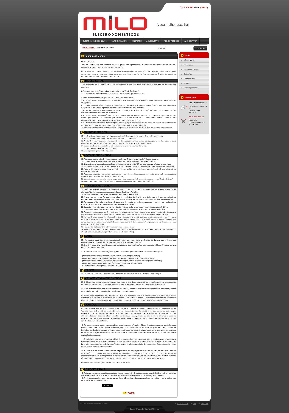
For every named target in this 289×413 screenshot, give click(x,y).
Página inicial (88, 48)
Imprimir (204, 404)
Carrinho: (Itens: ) (196, 7)
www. (171, 65)
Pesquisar (200, 48)
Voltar (131, 393)
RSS (194, 404)
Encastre (136, 41)
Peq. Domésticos (171, 41)
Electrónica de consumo (95, 41)
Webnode (155, 409)
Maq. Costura (190, 41)
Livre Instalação (120, 41)
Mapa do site (182, 404)
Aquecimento (152, 41)
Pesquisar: (161, 48)
